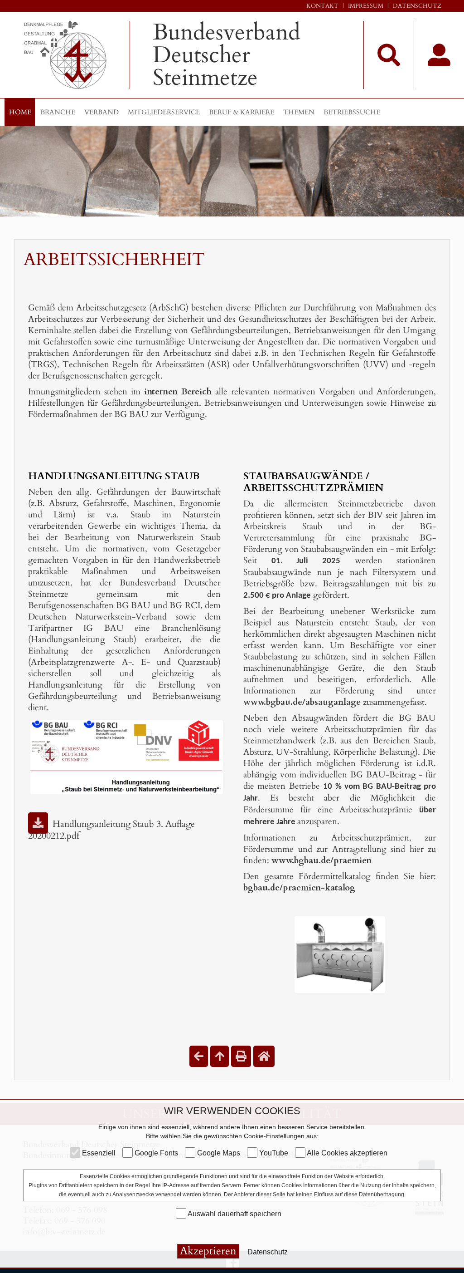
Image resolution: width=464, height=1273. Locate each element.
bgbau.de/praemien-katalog (299, 888)
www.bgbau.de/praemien (321, 860)
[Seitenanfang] (219, 1056)
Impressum (365, 6)
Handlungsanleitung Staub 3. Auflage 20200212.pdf (111, 830)
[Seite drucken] (241, 1056)
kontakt (322, 6)
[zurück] (198, 1056)
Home (20, 112)
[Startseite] (264, 1056)
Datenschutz (417, 6)
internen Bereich (178, 392)
